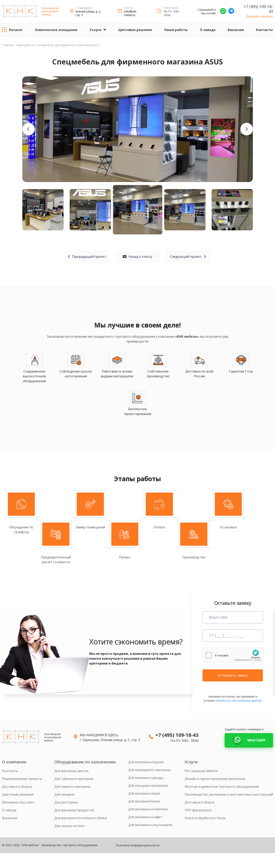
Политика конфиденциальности (137, 845)
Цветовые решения (135, 30)
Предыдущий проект (89, 256)
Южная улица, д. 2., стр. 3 (88, 13)
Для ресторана (66, 802)
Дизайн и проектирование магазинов (215, 778)
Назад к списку (140, 256)
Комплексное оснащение (56, 30)
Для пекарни (64, 794)
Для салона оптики (69, 826)
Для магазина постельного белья (80, 818)
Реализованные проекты (22, 778)
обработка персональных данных (239, 700)
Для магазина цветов (71, 771)
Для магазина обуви (144, 793)
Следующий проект (186, 256)
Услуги (95, 30)
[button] (28, 129)
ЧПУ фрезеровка (198, 810)
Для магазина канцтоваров (150, 825)
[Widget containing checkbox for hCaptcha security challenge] (233, 655)
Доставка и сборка (17, 786)
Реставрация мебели (201, 771)
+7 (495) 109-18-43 (258, 9)
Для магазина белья (144, 801)
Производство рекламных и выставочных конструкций (229, 794)
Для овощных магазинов (148, 785)
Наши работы (176, 30)
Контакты (264, 30)
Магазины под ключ (18, 802)
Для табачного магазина (73, 778)
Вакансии (236, 30)
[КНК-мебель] (20, 11)
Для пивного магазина (72, 786)
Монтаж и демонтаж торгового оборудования (222, 786)
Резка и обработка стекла (205, 818)
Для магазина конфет (145, 817)
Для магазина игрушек (146, 762)
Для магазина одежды (145, 777)
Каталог (16, 30)
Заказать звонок (259, 16)
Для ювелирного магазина (149, 770)
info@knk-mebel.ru (130, 13)
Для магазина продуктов (74, 810)
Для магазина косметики (148, 809)
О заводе (208, 30)
